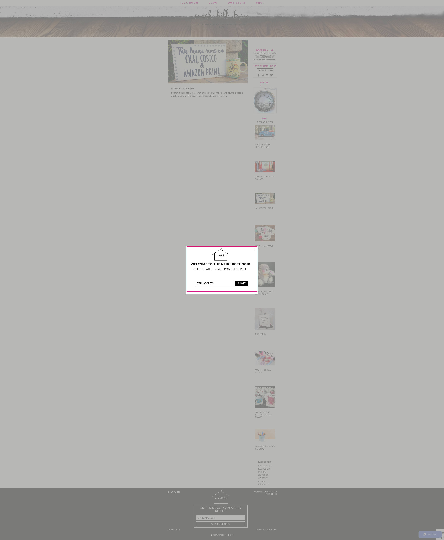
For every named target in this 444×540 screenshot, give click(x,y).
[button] (254, 250)
